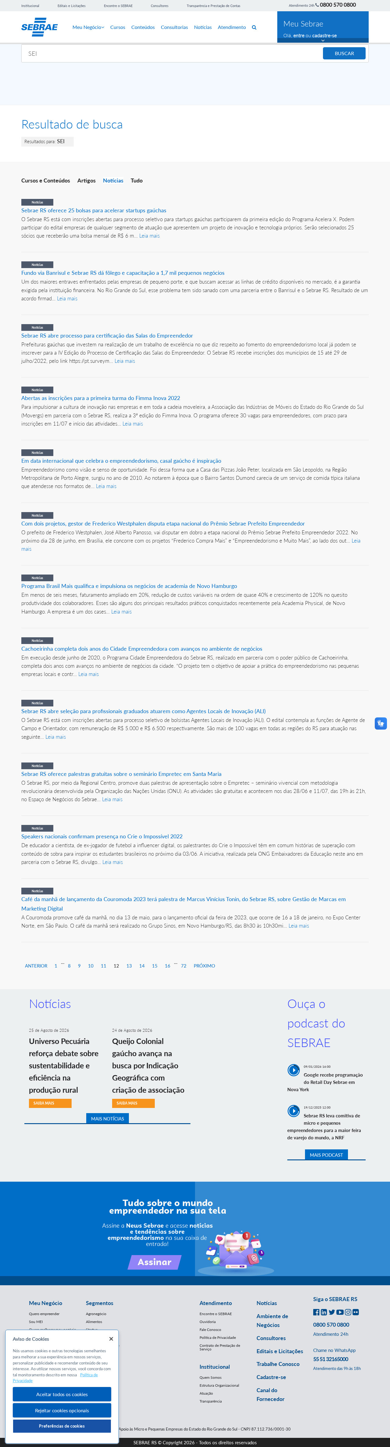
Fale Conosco (210, 1329)
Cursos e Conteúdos (45, 180)
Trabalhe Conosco (278, 1363)
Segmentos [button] (99, 1303)
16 (167, 965)
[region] (62, 1386)
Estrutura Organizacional (219, 1385)
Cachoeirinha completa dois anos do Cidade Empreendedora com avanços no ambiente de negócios (142, 648)
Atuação (206, 1393)
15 (155, 965)
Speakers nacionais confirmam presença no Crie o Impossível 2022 (102, 836)
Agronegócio (96, 1313)
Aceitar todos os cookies (61, 1394)
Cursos (117, 27)
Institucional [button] (215, 1366)
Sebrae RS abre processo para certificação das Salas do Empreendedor (107, 335)
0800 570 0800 (338, 4)
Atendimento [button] (216, 1303)
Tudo (137, 180)
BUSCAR (344, 53)
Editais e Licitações (72, 6)
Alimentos (94, 1321)
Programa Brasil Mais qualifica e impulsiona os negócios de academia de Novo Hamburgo (129, 585)
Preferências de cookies (62, 1426)
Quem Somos (211, 1377)
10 (91, 965)
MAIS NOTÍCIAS (107, 1118)
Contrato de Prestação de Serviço (220, 1347)
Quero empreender (44, 1313)
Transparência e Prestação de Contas (213, 6)
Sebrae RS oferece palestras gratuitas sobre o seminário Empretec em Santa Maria (121, 773)
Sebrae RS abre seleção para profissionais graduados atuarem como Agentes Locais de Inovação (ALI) (143, 711)
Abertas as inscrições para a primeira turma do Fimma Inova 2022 (100, 397)
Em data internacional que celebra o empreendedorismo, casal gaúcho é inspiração (121, 460)
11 (103, 965)
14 (142, 965)
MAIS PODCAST (326, 1155)
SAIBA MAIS (44, 1103)
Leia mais (149, 235)
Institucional (30, 6)
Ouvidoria (208, 1321)
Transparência (211, 1401)
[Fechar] (111, 1339)
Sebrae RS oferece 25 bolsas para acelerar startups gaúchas (93, 210)
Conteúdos (143, 27)
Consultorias (174, 27)
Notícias (203, 27)
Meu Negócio (87, 27)
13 (129, 965)
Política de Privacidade (218, 1337)
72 (183, 965)
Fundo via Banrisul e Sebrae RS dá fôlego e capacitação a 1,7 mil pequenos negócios (123, 272)
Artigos (86, 180)
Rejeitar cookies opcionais (62, 1410)
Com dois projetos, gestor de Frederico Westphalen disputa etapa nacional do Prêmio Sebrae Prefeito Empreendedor (163, 523)
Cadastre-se (271, 1377)
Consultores (159, 6)
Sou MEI (36, 1321)
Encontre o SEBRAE (118, 6)
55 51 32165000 (330, 1359)
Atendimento (232, 27)
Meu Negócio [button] (45, 1303)
